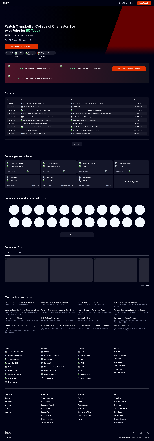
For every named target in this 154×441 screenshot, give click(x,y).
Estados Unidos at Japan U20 (125, 326)
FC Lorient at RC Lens (13, 318)
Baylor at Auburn (84, 318)
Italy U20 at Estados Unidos (125, 318)
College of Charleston (47, 53)
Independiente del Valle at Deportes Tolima (22, 310)
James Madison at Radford (88, 302)
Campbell (31, 53)
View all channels (77, 235)
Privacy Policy (136, 437)
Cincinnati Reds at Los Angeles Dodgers (94, 326)
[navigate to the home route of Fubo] (6, 3)
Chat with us (118, 422)
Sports (7, 253)
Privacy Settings (120, 419)
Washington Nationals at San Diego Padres (58, 326)
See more (77, 144)
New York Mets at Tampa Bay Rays (91, 310)
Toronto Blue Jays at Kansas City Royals (129, 310)
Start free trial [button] (144, 3)
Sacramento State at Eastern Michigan (20, 302)
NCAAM (20, 53)
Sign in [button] (132, 3)
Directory (146, 437)
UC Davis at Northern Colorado (126, 302)
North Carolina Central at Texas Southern (57, 302)
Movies (21, 253)
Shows (14, 253)
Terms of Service (124, 437)
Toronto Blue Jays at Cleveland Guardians (57, 310)
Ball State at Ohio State (50, 318)
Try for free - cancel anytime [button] (22, 46)
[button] (142, 285)
